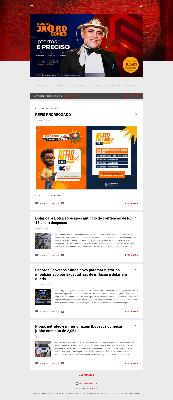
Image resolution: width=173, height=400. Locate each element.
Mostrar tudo (131, 96)
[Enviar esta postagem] (62, 204)
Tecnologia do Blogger (88, 383)
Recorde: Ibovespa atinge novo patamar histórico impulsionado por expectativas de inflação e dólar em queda (81, 274)
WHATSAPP (61, 85)
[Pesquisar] (141, 7)
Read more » (131, 203)
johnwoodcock (93, 388)
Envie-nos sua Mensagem (106, 85)
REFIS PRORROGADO (53, 114)
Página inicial (44, 85)
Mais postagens (86, 375)
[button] (136, 114)
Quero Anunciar (80, 85)
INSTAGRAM (130, 85)
